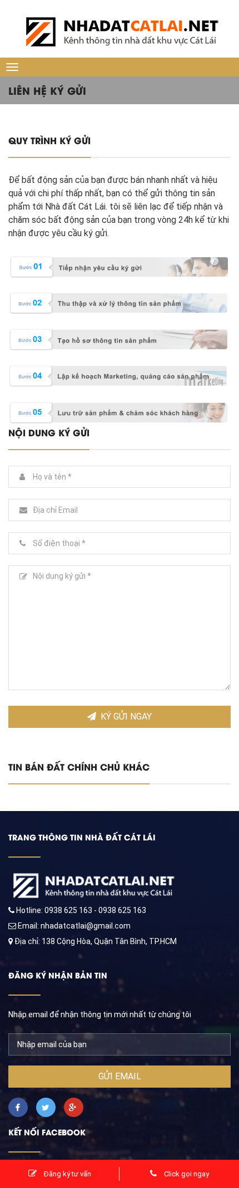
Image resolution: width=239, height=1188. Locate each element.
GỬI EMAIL (119, 1076)
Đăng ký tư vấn (66, 1174)
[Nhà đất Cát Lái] (119, 25)
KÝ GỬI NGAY (126, 716)
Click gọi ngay (185, 1174)
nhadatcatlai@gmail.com (86, 925)
